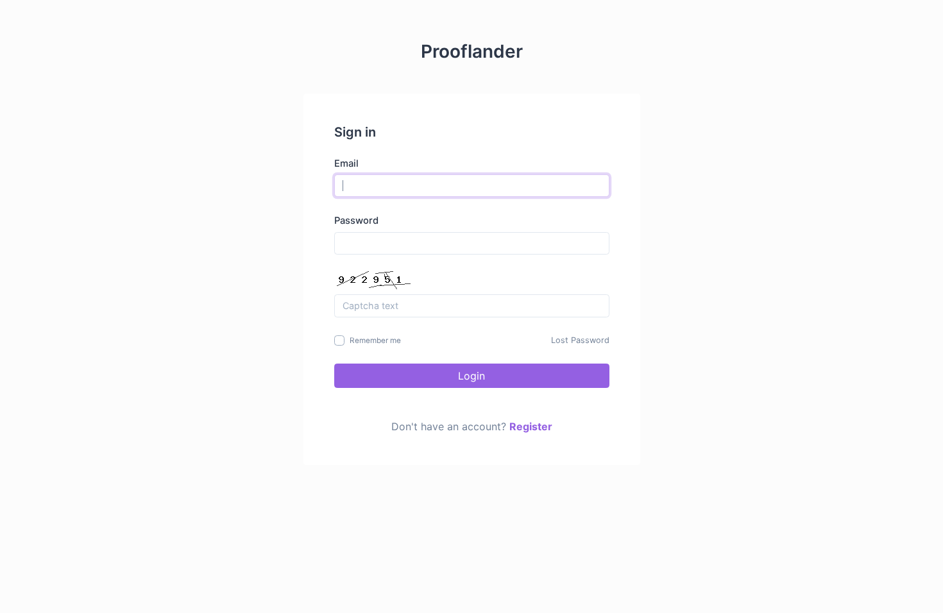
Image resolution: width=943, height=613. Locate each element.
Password (356, 220)
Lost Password (580, 340)
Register (530, 426)
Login (471, 375)
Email (346, 163)
